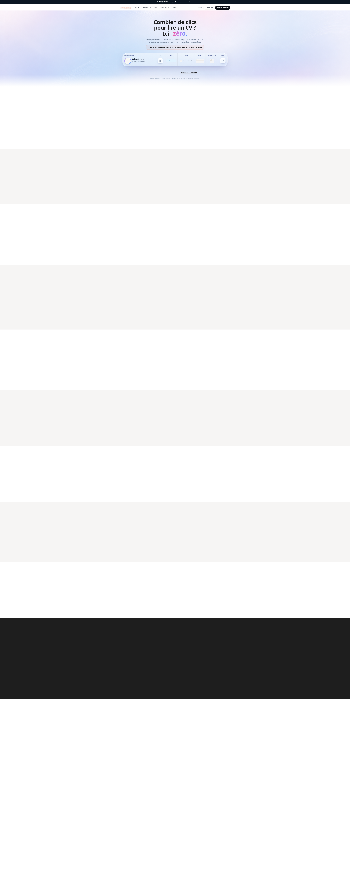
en (201, 7)
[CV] (160, 60)
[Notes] (222, 60)
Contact (174, 7)
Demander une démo (165, 75)
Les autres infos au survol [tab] (201, 342)
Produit (136, 7)
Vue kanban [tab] (183, 217)
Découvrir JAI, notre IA (189, 72)
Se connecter (209, 7)
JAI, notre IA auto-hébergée (129, 142)
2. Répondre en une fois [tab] (150, 515)
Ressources (163, 7)
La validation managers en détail (132, 489)
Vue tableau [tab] (194, 217)
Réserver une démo (223, 7)
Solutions (146, 7)
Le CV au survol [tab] (184, 342)
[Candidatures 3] (212, 60)
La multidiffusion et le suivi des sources (192, 197)
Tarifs (155, 7)
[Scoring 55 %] (200, 61)
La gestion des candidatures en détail (133, 254)
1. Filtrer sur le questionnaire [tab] (130, 515)
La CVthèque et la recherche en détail (191, 435)
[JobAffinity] (126, 8)
